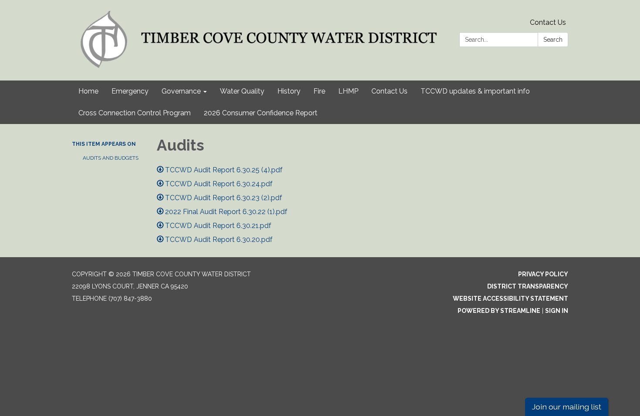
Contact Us (548, 22)
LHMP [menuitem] (348, 91)
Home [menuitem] (88, 91)
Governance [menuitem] (181, 91)
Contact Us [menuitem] (389, 91)
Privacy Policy (543, 274)
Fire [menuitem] (319, 91)
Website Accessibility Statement (510, 298)
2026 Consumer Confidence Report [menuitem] (260, 113)
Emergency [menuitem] (129, 91)
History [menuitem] (288, 91)
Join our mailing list (566, 406)
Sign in (556, 310)
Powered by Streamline (499, 310)
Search (553, 39)
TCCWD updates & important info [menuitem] (475, 91)
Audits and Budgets (110, 158)
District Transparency (527, 286)
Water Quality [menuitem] (242, 91)
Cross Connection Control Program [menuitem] (134, 113)
